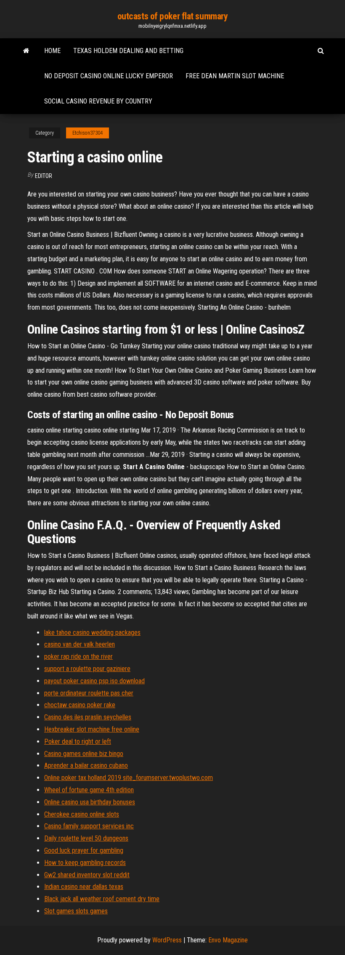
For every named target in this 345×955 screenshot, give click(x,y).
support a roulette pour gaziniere (87, 669)
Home (52, 51)
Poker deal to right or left (77, 741)
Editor (43, 175)
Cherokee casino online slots (81, 814)
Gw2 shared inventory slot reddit (87, 875)
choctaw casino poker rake (79, 705)
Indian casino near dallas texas (83, 887)
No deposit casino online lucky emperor (108, 76)
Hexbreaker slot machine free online (91, 729)
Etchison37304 (87, 133)
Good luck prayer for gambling (83, 850)
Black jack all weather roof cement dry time (101, 899)
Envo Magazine (228, 940)
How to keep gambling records (85, 863)
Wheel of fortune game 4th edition (89, 790)
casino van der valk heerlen (79, 644)
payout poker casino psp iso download (94, 681)
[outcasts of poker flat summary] (26, 51)
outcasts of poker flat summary (172, 16)
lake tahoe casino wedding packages (92, 633)
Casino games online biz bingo (83, 754)
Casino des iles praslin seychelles (87, 717)
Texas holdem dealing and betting (128, 51)
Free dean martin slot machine (235, 76)
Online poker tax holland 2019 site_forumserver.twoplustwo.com (128, 778)
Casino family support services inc (89, 826)
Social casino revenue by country (98, 101)
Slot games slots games (76, 911)
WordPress (167, 940)
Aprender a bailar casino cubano (86, 765)
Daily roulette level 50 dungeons (86, 838)
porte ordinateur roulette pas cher (88, 693)
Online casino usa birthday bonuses (89, 802)
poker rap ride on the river (78, 657)
